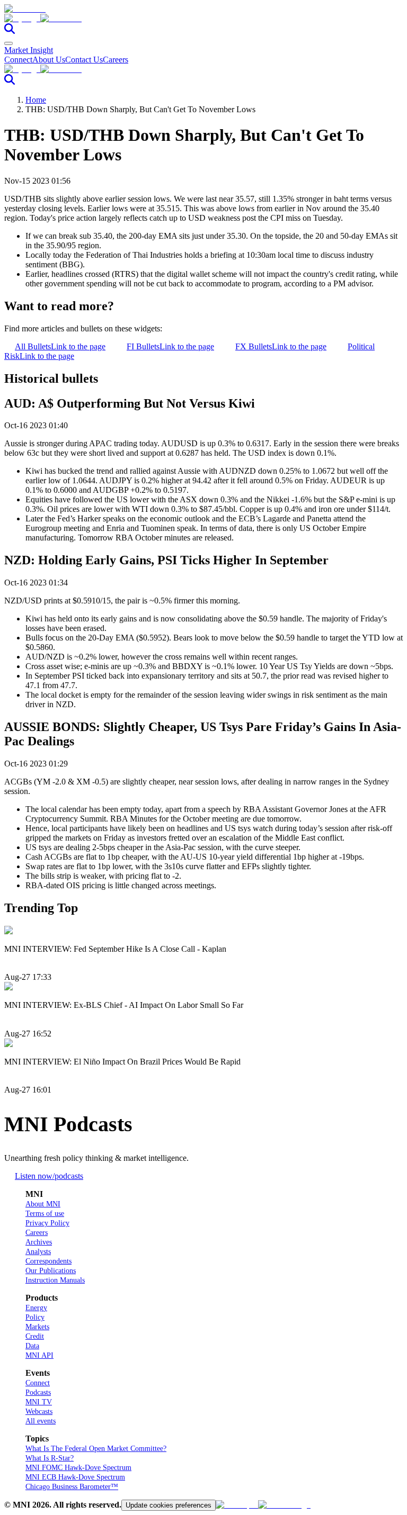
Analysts (38, 1252)
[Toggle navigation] (8, 43)
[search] (9, 30)
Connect (18, 59)
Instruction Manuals (55, 1280)
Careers (115, 59)
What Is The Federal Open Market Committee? (95, 1449)
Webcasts (38, 1411)
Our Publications (50, 1271)
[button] (203, 18)
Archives (38, 1242)
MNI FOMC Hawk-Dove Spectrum (78, 1468)
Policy (35, 1317)
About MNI (42, 1204)
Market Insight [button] (28, 50)
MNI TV (38, 1402)
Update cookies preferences (168, 1505)
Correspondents (48, 1261)
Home (35, 99)
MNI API (39, 1355)
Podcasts (38, 1392)
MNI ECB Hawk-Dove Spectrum (75, 1477)
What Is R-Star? (49, 1458)
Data (32, 1346)
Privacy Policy (47, 1223)
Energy (36, 1308)
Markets (37, 1327)
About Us (48, 59)
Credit (34, 1336)
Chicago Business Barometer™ (71, 1487)
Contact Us (84, 59)
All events (40, 1421)
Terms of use (44, 1214)
